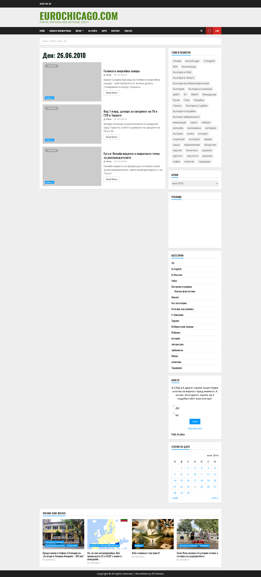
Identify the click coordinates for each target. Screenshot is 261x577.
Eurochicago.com (79, 15)
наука (176, 144)
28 (174, 493)
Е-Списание (177, 315)
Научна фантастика (184, 291)
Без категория (179, 303)
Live (217, 30)
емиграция (179, 122)
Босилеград (189, 66)
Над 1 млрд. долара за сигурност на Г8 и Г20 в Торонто (72, 124)
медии (208, 139)
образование (192, 144)
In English (209, 61)
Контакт (115, 30)
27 (215, 486)
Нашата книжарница (60, 30)
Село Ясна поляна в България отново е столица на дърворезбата (197, 534)
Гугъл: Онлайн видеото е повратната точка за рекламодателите (72, 166)
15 (181, 480)
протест (178, 156)
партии (177, 150)
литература (177, 344)
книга (190, 133)
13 (215, 474)
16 (188, 480)
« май (174, 498)
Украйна (199, 100)
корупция (178, 139)
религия (207, 156)
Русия (176, 100)
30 (188, 493)
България (178, 89)
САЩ (186, 100)
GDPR (104, 30)
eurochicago (192, 61)
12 (208, 474)
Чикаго (177, 105)
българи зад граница (182, 309)
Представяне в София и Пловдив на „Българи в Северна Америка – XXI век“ (63, 534)
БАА (175, 66)
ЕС (185, 94)
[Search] (201, 31)
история (178, 133)
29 (181, 493)
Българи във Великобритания (191, 83)
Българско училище (200, 89)
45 (172, 263)
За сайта (92, 30)
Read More (111, 92)
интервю (210, 128)
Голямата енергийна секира (72, 81)
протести (192, 156)
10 (194, 474)
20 (215, 480)
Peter (109, 75)
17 (194, 480)
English (128, 30)
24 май (177, 61)
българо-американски (186, 116)
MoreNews (141, 573)
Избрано (49, 98)
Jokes (174, 281)
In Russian (176, 275)
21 (174, 486)
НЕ (177, 415)
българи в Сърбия (196, 105)
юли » (215, 498)
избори (206, 122)
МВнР (194, 94)
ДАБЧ (176, 94)
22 (181, 486)
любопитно (177, 350)
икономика (194, 128)
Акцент (175, 297)
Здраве (175, 321)
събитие (189, 161)
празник (207, 150)
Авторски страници (181, 286)
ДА (177, 408)
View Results (195, 428)
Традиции (176, 368)
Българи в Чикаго (183, 77)
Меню (78, 30)
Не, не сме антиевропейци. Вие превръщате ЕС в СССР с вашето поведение (108, 534)
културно (194, 139)
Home (42, 30)
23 (188, 486)
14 (174, 480)
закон (193, 122)
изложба (178, 128)
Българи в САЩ (182, 72)
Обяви (174, 356)
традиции (204, 161)
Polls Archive (178, 434)
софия (176, 161)
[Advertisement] (194, 225)
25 (201, 486)
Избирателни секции (182, 326)
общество (210, 144)
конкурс (203, 133)
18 (201, 480)
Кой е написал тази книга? (153, 534)
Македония (209, 94)
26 (208, 486)
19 (208, 480)
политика (192, 150)
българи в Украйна (184, 111)
